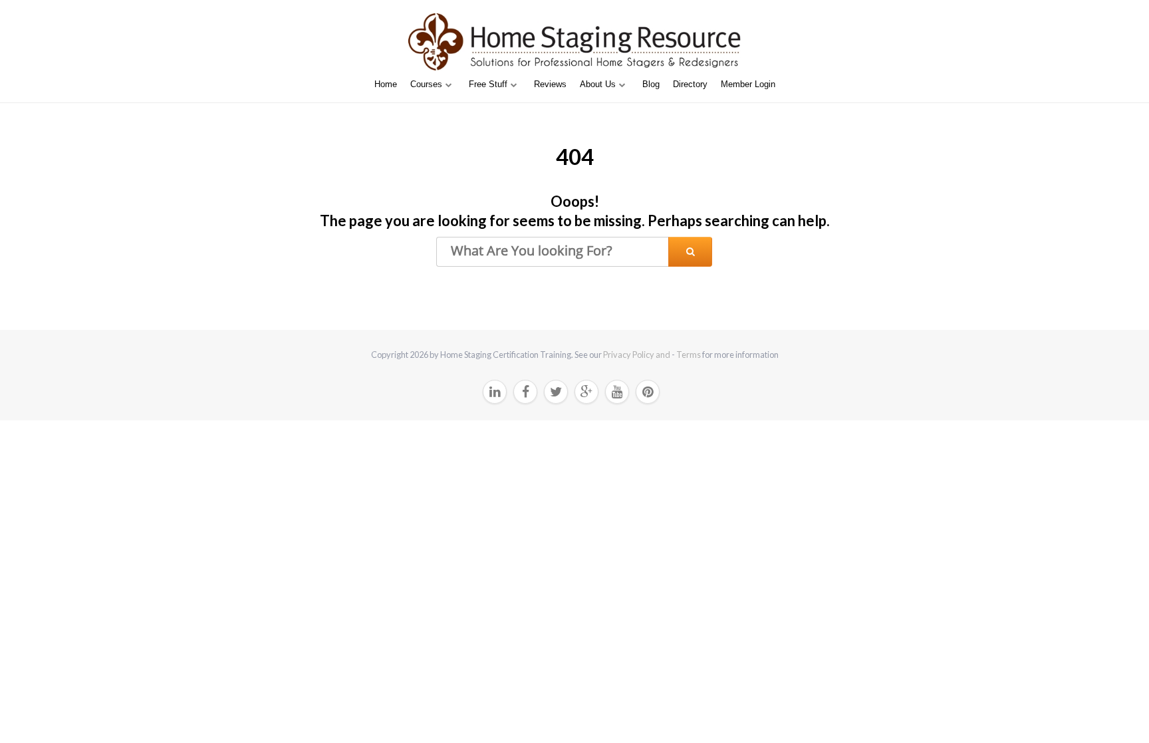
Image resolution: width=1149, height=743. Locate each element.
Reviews (550, 84)
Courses (426, 84)
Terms (688, 354)
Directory (690, 84)
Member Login (748, 84)
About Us (598, 84)
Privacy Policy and (637, 354)
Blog (651, 84)
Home (385, 84)
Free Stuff (488, 84)
